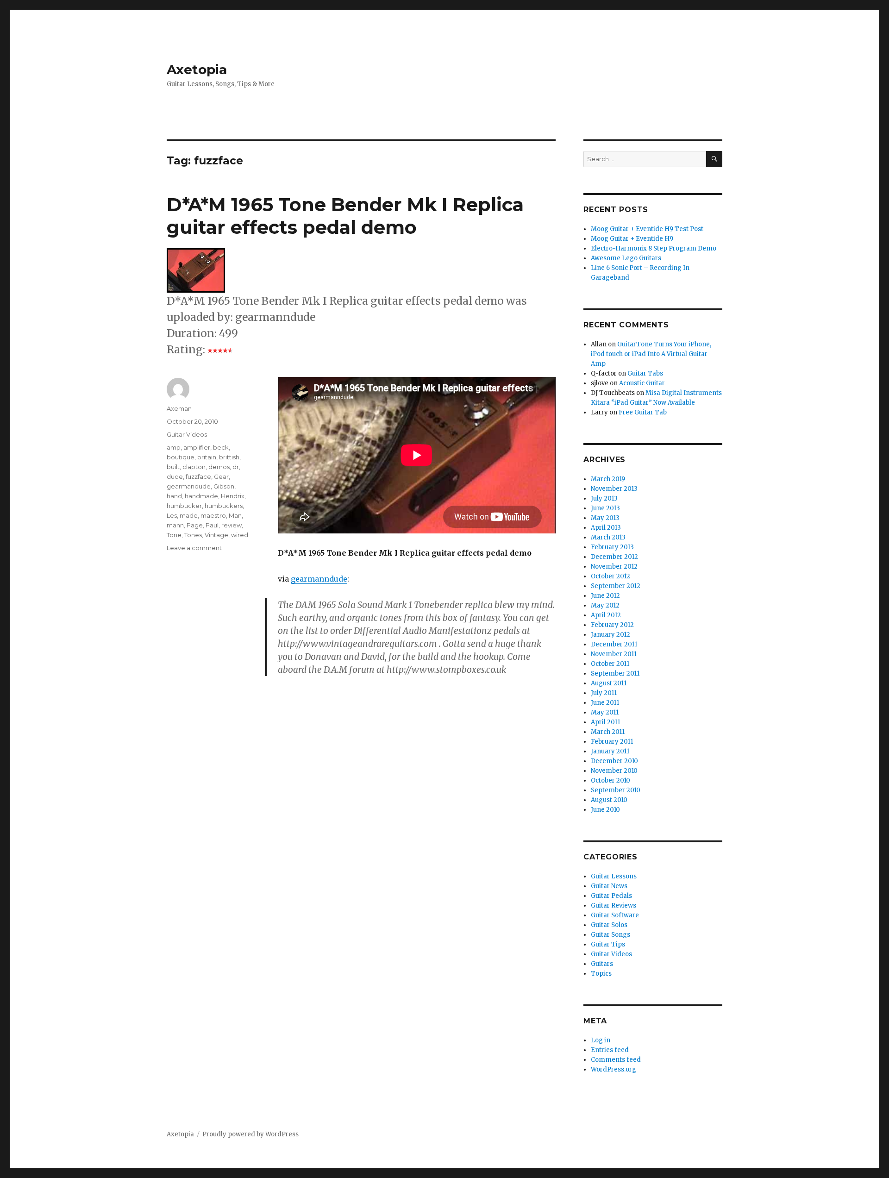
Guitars (602, 964)
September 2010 (615, 790)
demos (219, 466)
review (231, 525)
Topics (601, 973)
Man (235, 515)
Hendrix (232, 496)
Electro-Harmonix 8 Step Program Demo (653, 248)
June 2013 (605, 508)
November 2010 (614, 771)
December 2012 (614, 557)
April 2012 (606, 615)
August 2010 (609, 800)
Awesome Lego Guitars (626, 258)
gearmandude (189, 486)
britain (206, 457)
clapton (194, 466)
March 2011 (608, 732)
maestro (213, 515)
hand (174, 496)
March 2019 (608, 479)
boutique (180, 457)
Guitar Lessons (614, 876)
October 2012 (610, 576)
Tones (193, 535)
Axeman (179, 408)
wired (239, 535)
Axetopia (197, 69)
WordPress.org (613, 1069)
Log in (600, 1040)
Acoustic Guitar (642, 383)
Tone (174, 535)
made (189, 515)
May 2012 (605, 605)
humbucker (184, 505)
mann (175, 525)
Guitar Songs (610, 935)
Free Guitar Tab (643, 412)
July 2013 (604, 498)
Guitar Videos (187, 434)
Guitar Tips (608, 944)
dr (235, 466)
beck (221, 447)
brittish (229, 457)
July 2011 (604, 693)
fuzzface (198, 476)
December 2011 (614, 644)
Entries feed (610, 1050)
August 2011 (608, 683)
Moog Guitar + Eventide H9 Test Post (647, 229)
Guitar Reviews (613, 905)
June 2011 (605, 703)
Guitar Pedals (611, 896)
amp (174, 447)
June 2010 (605, 810)
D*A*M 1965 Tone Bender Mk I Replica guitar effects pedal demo (345, 215)
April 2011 (605, 722)
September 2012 (615, 586)
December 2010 (614, 761)
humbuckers (224, 505)
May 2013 (605, 518)
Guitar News (609, 886)
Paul (212, 525)
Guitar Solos (609, 925)
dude (175, 476)
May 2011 (605, 712)
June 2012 (605, 596)
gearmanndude (319, 578)
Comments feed (616, 1060)
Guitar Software (615, 915)
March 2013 (608, 537)
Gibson (223, 486)
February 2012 (612, 625)
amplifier (196, 447)
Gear (221, 476)
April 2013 (606, 528)
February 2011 (612, 742)
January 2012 (610, 635)
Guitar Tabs (645, 373)
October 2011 (610, 664)
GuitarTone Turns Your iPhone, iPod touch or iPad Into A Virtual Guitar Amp (651, 354)
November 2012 (614, 566)
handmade (201, 496)
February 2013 (612, 547)
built (173, 466)
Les (172, 515)
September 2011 (615, 673)
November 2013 (614, 489)
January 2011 (610, 751)
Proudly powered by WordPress (250, 1134)
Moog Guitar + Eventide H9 (632, 239)
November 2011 (614, 654)
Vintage (216, 535)
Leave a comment (194, 547)
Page (195, 525)
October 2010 (610, 780)
